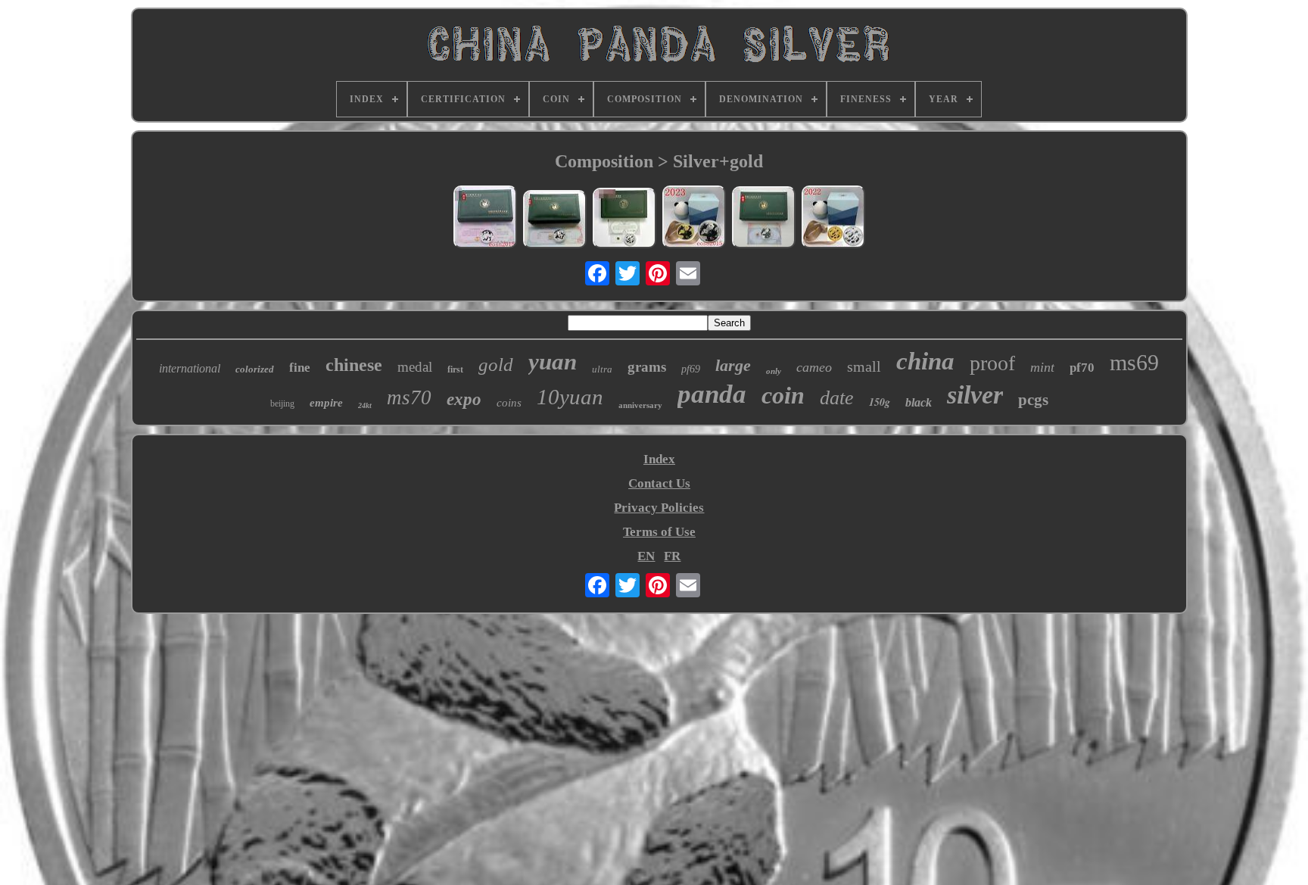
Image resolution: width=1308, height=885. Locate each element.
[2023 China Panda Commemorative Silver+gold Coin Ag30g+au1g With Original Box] (763, 219)
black (918, 402)
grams (647, 367)
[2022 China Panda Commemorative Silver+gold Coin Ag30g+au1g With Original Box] (624, 220)
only (773, 371)
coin (783, 395)
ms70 (409, 397)
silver (975, 395)
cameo (814, 367)
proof (992, 363)
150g (879, 402)
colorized (254, 369)
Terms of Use (659, 532)
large (733, 365)
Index (659, 459)
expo (464, 399)
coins (509, 403)
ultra (602, 369)
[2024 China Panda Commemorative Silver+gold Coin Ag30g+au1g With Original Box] (555, 221)
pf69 (690, 369)
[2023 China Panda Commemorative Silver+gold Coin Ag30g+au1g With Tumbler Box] (694, 219)
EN (646, 556)
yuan (552, 361)
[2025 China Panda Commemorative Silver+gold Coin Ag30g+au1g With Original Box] (485, 219)
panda (711, 394)
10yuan (570, 397)
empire (326, 403)
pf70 (1082, 367)
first (455, 369)
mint (1042, 367)
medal (414, 367)
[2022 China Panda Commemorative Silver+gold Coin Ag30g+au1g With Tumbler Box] (833, 219)
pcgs (1033, 400)
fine (299, 367)
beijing (282, 403)
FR (672, 556)
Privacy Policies (659, 507)
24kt (365, 405)
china (925, 361)
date (837, 398)
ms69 (1134, 362)
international (189, 368)
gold (495, 364)
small (864, 366)
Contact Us (659, 483)
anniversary (640, 405)
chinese (353, 365)
